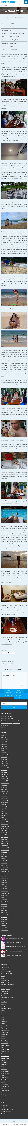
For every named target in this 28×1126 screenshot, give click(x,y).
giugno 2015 (4, 856)
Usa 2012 (3, 1088)
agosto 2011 (4, 906)
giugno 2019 (4, 772)
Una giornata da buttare (8, 693)
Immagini (3, 1012)
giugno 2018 (4, 789)
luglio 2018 (4, 787)
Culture (3, 995)
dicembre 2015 (4, 845)
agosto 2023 (4, 742)
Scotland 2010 (4, 1071)
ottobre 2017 (4, 806)
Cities (2, 987)
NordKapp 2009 (5, 1049)
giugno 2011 (4, 910)
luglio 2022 (4, 744)
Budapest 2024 (5, 980)
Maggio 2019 (4, 774)
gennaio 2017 (4, 822)
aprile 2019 (4, 776)
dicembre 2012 (4, 891)
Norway (3, 1054)
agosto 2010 (4, 917)
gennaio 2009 (4, 930)
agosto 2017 (4, 809)
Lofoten (3, 1036)
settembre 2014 (5, 873)
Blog (2, 978)
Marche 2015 (4, 1043)
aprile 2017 (4, 817)
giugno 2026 (4, 737)
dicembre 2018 (4, 780)
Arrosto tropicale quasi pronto (19, 694)
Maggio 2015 (4, 858)
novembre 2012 (5, 893)
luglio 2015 (4, 854)
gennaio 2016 (4, 843)
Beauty (3, 976)
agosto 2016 (4, 830)
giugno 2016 (4, 835)
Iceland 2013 (4, 1010)
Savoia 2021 (4, 1069)
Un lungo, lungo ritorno (7, 716)
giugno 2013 (4, 886)
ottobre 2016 (4, 828)
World (2, 1097)
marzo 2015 (4, 863)
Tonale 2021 (4, 1079)
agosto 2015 (4, 852)
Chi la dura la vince (17, 942)
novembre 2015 (5, 847)
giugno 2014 (4, 876)
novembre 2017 (5, 804)
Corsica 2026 (4, 991)
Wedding (3, 1095)
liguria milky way (5, 1025)
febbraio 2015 (4, 865)
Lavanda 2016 (4, 1021)
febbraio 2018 (4, 798)
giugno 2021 (4, 752)
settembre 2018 (5, 783)
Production (4, 1062)
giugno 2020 (4, 761)
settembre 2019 (5, 768)
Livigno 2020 (4, 1034)
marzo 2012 (4, 904)
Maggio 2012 (4, 902)
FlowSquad (8, 942)
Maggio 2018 (4, 791)
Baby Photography (6, 971)
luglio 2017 (4, 811)
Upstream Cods (5, 1086)
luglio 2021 (4, 750)
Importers (3, 1015)
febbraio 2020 (4, 763)
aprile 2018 (4, 793)
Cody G (7, 938)
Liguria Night (4, 1028)
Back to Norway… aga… (16, 951)
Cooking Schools (5, 989)
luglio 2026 (4, 735)
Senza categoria (5, 1073)
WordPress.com (5, 1114)
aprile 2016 (4, 839)
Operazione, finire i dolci (7, 718)
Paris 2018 (3, 1060)
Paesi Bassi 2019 (5, 1058)
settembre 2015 (5, 850)
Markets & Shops (5, 1045)
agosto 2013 (4, 882)
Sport (2, 1075)
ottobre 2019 (4, 765)
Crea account (4, 1105)
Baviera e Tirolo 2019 (6, 974)
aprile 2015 (4, 860)
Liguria (3, 1023)
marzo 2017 (4, 819)
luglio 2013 (4, 884)
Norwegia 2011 (5, 1056)
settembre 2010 (5, 915)
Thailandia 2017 (10, 661)
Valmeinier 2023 (5, 1090)
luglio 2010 (4, 919)
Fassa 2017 (4, 1004)
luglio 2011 (4, 908)
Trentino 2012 (4, 1084)
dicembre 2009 (4, 921)
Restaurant (4, 1064)
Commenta (21, 685)
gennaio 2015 (4, 867)
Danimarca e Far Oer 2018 (7, 997)
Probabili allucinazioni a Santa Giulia (10, 721)
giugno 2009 (4, 925)
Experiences (4, 1002)
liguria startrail (5, 1030)
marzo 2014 (4, 880)
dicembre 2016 (4, 824)
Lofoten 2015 (4, 1038)
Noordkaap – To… (10, 955)
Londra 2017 (4, 1041)
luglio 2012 (4, 897)
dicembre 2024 (4, 739)
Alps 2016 (3, 969)
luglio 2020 (4, 759)
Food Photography (6, 1008)
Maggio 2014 (4, 878)
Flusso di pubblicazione (7, 1109)
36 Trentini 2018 (5, 967)
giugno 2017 (4, 813)
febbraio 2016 (4, 841)
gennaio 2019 (4, 778)
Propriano (3, 727)
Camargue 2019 (5, 982)
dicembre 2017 (4, 802)
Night (2, 1047)
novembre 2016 (5, 826)
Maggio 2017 (4, 815)
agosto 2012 (4, 895)
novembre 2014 (5, 871)
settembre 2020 (5, 755)
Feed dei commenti (6, 1111)
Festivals (3, 1006)
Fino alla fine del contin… (17, 938)
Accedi (3, 1107)
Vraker (3, 1092)
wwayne (8, 946)
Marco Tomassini (19, 17)
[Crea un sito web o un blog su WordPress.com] (14, 1121)
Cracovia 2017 (4, 993)
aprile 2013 (4, 889)
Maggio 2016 (4, 837)
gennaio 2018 (4, 800)
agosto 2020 (4, 757)
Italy (2, 1017)
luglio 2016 (4, 832)
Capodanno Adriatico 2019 (7, 984)
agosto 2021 (4, 748)
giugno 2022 (4, 746)
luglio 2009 (4, 923)
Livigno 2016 (4, 1032)
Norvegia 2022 (5, 1051)
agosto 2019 (4, 770)
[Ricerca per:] (10, 5)
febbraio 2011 (4, 912)
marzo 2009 (4, 927)
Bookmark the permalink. (7, 663)
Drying (3, 999)
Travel (3, 1082)
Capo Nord (18, 955)
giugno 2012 (4, 899)
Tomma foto (8, 2)
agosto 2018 (4, 785)
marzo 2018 (4, 796)
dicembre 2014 (4, 869)
